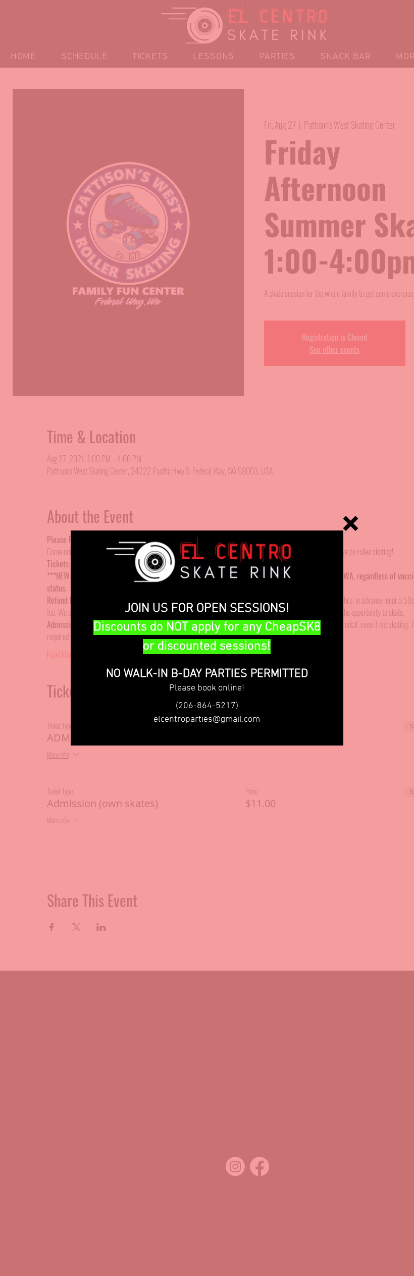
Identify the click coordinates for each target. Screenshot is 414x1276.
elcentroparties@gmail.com (206, 719)
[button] (350, 523)
